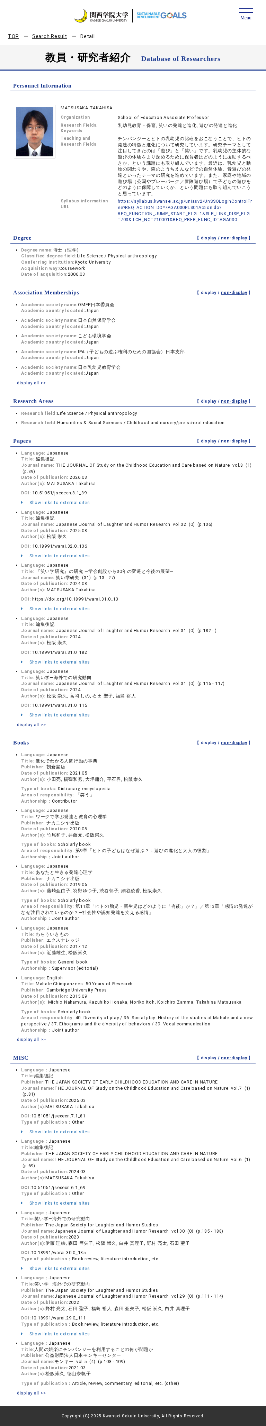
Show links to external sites (59, 502)
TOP (13, 36)
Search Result (49, 36)
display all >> (31, 382)
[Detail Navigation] (246, 14)
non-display (234, 238)
